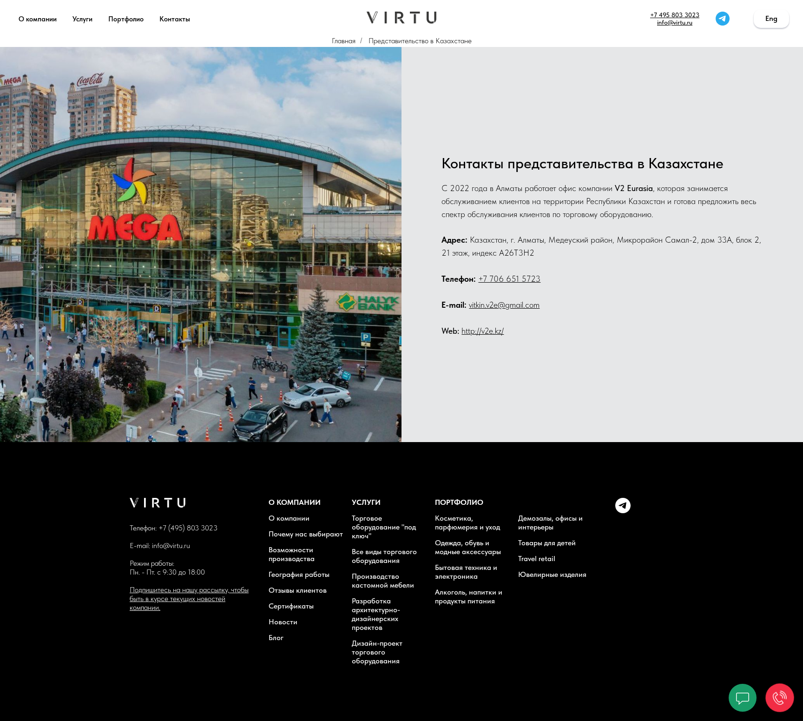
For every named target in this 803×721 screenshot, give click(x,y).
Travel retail (536, 558)
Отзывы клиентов (298, 590)
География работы (299, 574)
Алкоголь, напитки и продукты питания (468, 596)
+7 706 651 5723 (509, 279)
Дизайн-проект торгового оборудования (377, 652)
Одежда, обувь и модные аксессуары (468, 547)
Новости (283, 621)
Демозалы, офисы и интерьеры (550, 522)
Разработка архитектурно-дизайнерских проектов (376, 614)
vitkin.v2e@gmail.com (504, 305)
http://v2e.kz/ (482, 331)
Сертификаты (291, 606)
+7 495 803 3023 (674, 15)
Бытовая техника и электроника (466, 572)
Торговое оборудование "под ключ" (384, 527)
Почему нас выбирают (306, 533)
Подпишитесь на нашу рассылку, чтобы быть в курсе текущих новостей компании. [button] (189, 598)
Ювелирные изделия (552, 574)
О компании (38, 19)
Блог (276, 637)
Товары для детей (547, 542)
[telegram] (723, 19)
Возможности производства (292, 554)
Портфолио (126, 19)
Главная (343, 40)
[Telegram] (623, 511)
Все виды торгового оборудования (384, 556)
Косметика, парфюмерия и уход (467, 522)
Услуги (82, 19)
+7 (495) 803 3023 (187, 527)
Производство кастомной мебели (383, 580)
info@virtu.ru (674, 22)
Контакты (174, 19)
